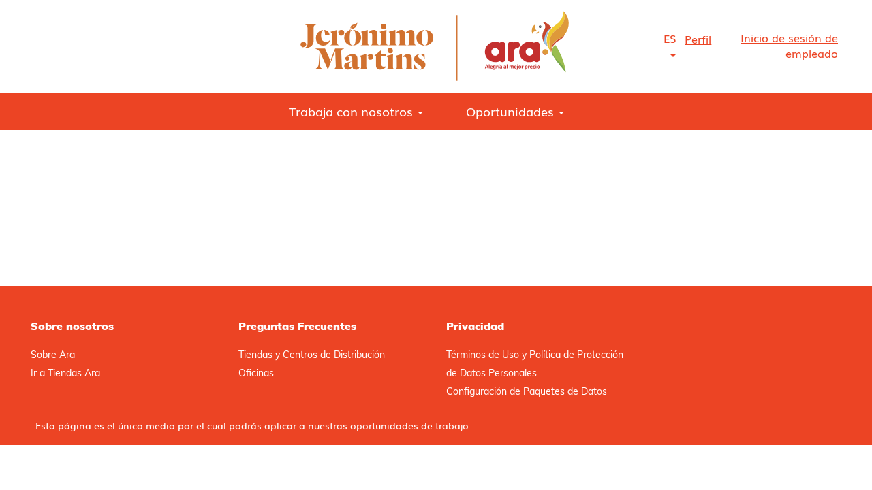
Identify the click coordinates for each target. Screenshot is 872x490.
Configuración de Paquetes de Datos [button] (526, 391)
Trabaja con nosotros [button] (352, 111)
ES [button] (670, 38)
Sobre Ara (53, 354)
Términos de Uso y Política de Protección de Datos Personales (534, 363)
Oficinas (256, 373)
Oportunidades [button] (511, 111)
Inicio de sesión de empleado (789, 45)
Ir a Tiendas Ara (65, 373)
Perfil (698, 39)
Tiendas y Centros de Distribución (311, 354)
